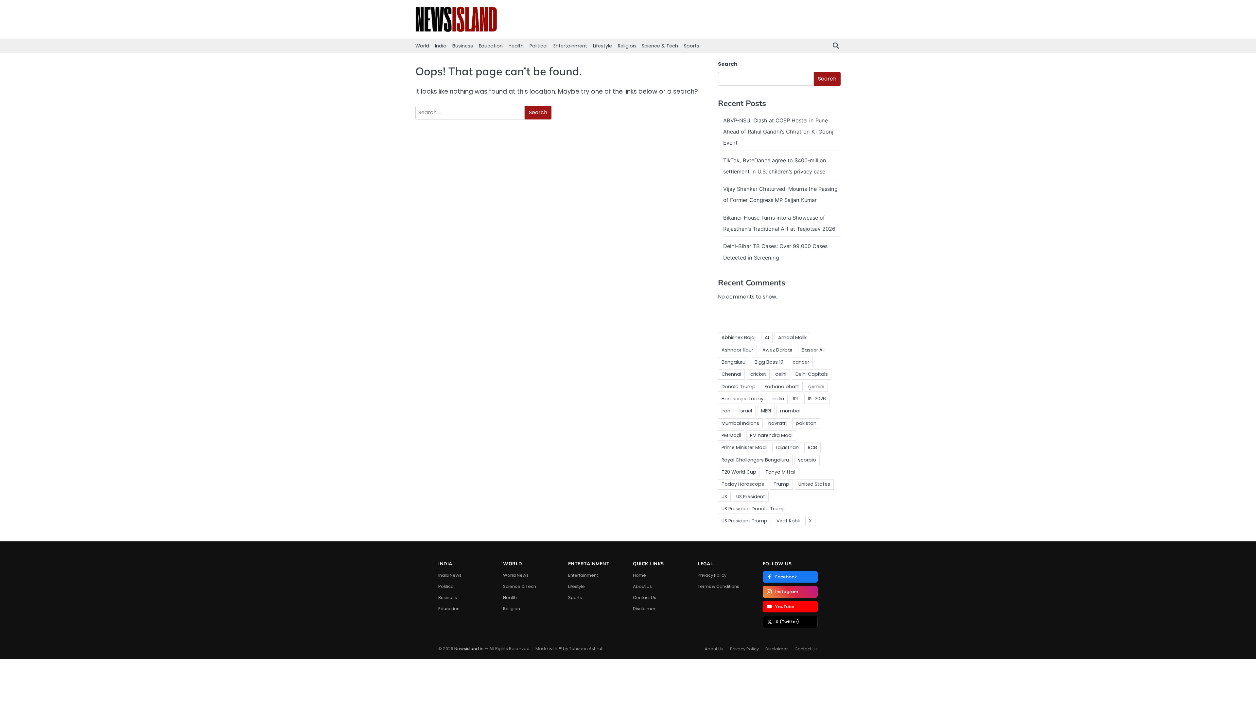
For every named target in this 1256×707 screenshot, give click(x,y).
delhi (780, 374)
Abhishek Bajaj (739, 337)
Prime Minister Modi (744, 447)
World (422, 46)
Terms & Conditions (718, 586)
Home (639, 575)
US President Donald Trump (754, 508)
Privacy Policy (712, 575)
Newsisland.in (468, 648)
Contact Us (644, 597)
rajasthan (787, 447)
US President (750, 496)
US (724, 496)
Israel (746, 411)
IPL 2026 (817, 398)
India (440, 46)
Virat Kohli (788, 520)
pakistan (806, 423)
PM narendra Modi (771, 435)
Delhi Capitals (811, 374)
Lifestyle (602, 46)
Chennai (731, 374)
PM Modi (731, 435)
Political (539, 46)
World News (516, 575)
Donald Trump (739, 386)
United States (814, 484)
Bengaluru (733, 362)
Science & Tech (660, 46)
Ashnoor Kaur (737, 350)
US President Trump (744, 520)
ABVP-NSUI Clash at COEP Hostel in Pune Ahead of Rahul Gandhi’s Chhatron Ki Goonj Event (778, 131)
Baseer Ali (813, 350)
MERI (766, 411)
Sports (691, 46)
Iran (726, 411)
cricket (758, 374)
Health (516, 46)
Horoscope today (742, 398)
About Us (642, 586)
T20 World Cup (739, 472)
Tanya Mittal (780, 472)
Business (462, 46)
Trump (781, 484)
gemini (816, 386)
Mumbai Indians (740, 423)
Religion (627, 46)
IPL (796, 398)
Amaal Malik (792, 337)
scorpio (807, 460)
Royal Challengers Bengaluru (755, 460)
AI (767, 337)
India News (450, 575)
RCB (812, 447)
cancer (801, 362)
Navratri (777, 423)
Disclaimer (644, 609)
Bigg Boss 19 (769, 362)
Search (728, 64)
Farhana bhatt (782, 386)
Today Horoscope (743, 484)
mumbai (790, 411)
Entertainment (570, 46)
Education (491, 46)
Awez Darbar (777, 350)
